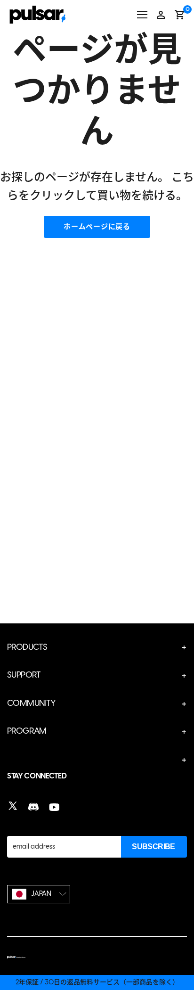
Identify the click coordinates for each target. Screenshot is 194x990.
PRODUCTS (27, 647)
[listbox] (38, 894)
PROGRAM (27, 731)
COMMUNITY (31, 703)
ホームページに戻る (97, 226)
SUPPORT (24, 675)
